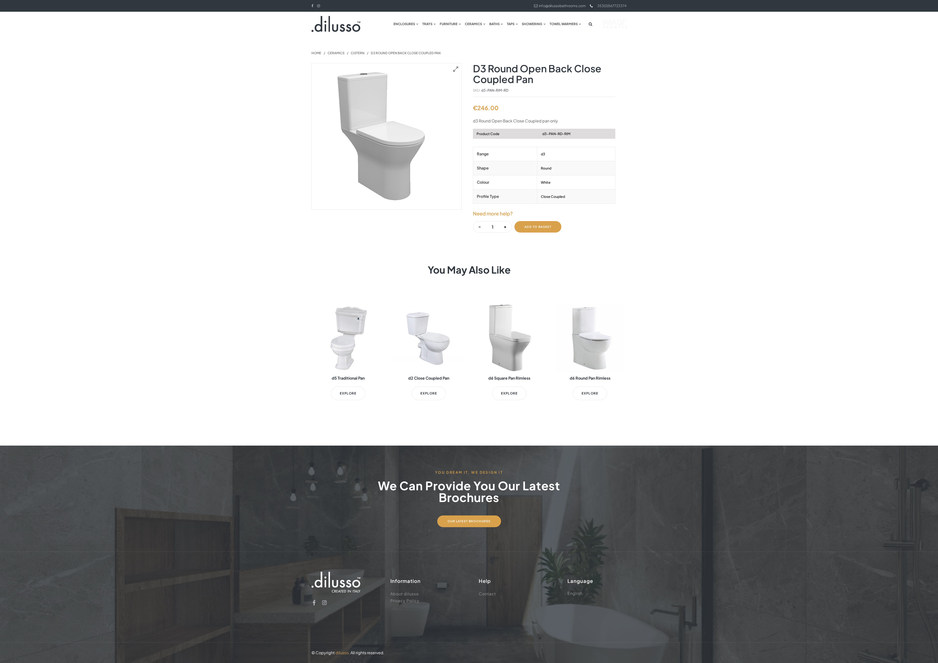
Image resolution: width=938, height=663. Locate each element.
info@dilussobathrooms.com (562, 5)
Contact (487, 593)
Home (316, 53)
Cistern (357, 53)
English (575, 593)
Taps (510, 24)
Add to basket (537, 227)
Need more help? (493, 213)
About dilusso (404, 593)
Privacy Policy (404, 600)
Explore (348, 393)
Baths (494, 24)
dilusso (342, 652)
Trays (427, 24)
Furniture (449, 24)
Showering (532, 24)
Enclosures (404, 24)
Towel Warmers (564, 24)
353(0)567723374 (612, 5)
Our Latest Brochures (469, 521)
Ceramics (473, 24)
